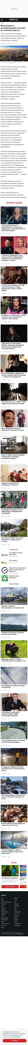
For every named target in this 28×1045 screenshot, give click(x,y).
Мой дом (3, 909)
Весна (2, 900)
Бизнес (16, 898)
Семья (2, 921)
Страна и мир (17, 923)
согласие (5, 1037)
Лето (15, 908)
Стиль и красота (5, 923)
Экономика (17, 925)
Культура (3, 908)
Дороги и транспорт (6, 902)
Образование (17, 911)
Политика (16, 915)
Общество (3, 913)
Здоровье (16, 904)
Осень (2, 915)
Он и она (16, 913)
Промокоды (14, 549)
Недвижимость (5, 911)
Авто (2, 898)
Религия (16, 919)
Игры (14, 863)
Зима (2, 906)
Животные (3, 904)
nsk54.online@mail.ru (19, 934)
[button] (14, 555)
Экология (3, 925)
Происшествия (4, 917)
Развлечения (4, 919)
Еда (15, 902)
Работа (16, 917)
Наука (15, 909)
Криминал (16, 906)
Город (2, 23)
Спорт (15, 921)
